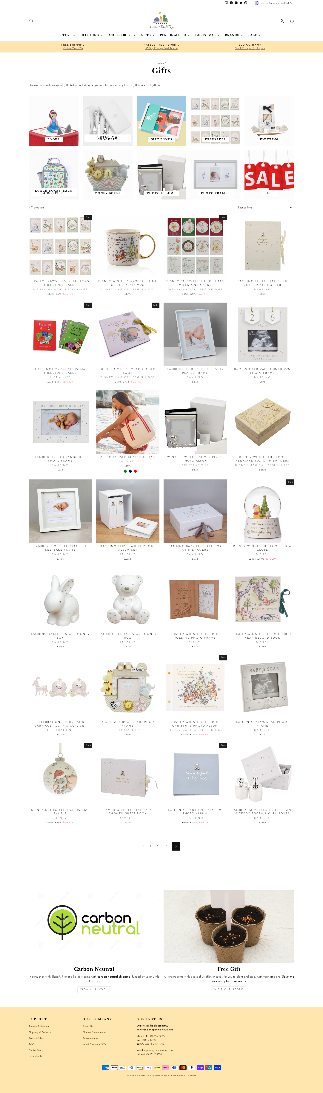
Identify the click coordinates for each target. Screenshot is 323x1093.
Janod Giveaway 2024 (95, 1044)
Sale (253, 35)
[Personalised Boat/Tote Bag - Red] (135, 471)
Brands (232, 35)
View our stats (94, 989)
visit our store (229, 989)
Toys (67, 35)
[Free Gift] (229, 926)
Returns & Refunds (39, 1026)
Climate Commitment (94, 1032)
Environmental (90, 1038)
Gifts (146, 35)
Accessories (120, 35)
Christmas (205, 35)
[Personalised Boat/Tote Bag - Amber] (120, 471)
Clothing (90, 35)
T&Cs (32, 1044)
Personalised (173, 35)
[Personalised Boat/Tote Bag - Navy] (130, 471)
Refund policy (36, 1056)
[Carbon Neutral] (94, 926)
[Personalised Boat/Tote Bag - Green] (125, 471)
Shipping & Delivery (40, 1032)
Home (160, 63)
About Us (88, 1026)
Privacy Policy (36, 1038)
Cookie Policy (36, 1050)
